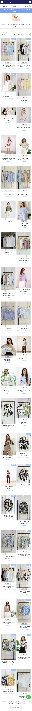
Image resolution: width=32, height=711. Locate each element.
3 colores (24, 62)
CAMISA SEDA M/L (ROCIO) (23, 422)
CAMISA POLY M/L (8, 252)
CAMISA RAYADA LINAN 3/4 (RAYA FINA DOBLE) (8, 360)
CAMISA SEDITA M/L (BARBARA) (24, 522)
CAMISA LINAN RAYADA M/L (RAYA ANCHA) (8, 193)
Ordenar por (4, 32)
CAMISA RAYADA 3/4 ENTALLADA (24, 290)
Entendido (16, 707)
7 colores (8, 116)
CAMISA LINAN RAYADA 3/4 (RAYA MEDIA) (23, 158)
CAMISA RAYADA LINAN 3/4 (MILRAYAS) (23, 329)
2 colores (8, 62)
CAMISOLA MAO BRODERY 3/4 (24, 696)
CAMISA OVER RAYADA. (23, 224)
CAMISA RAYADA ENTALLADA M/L (8, 329)
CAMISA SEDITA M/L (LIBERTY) (8, 557)
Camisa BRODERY (8, 96)
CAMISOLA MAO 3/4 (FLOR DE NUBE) (24, 554)
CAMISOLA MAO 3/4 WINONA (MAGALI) (24, 657)
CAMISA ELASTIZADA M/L (23, 128)
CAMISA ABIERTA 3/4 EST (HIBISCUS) (8, 66)
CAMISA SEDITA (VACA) (8, 487)
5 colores (24, 124)
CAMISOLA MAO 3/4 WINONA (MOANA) (8, 690)
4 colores (24, 97)
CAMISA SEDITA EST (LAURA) (24, 485)
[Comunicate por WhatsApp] (28, 697)
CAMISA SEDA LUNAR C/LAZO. (23, 390)
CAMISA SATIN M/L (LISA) (8, 390)
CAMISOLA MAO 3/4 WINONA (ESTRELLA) (8, 661)
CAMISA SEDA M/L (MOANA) (8, 425)
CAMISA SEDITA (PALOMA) (24, 454)
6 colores (24, 221)
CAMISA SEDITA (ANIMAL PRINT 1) (8, 456)
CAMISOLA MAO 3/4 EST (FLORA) (24, 627)
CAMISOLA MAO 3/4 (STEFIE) (24, 592)
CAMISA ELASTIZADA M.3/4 (8, 119)
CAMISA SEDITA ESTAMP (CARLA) (8, 516)
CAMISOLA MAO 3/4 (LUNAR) (8, 587)
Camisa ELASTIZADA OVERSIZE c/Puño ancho (8, 158)
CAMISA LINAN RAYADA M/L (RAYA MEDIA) (23, 193)
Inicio (3, 24)
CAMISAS (9, 24)
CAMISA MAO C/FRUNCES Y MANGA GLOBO (8, 222)
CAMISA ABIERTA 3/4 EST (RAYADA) (24, 66)
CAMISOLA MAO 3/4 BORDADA (8, 623)
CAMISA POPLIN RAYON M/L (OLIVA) (24, 259)
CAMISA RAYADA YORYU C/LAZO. (24, 357)
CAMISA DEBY (24, 100)
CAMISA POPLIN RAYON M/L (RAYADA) (8, 294)
